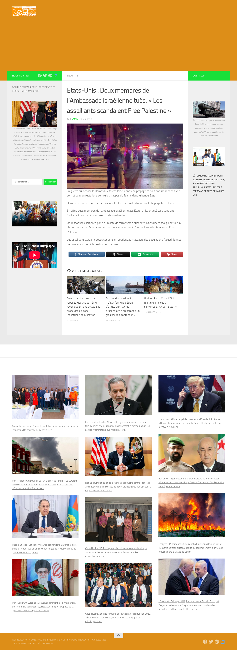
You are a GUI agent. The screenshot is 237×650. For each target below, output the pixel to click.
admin (74, 119)
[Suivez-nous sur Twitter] (45, 75)
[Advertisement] (118, 46)
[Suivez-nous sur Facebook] (40, 75)
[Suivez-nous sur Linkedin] (55, 75)
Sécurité (72, 75)
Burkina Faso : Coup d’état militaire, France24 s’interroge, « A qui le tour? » (161, 302)
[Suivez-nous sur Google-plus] (50, 75)
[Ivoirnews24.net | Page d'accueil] (24, 11)
